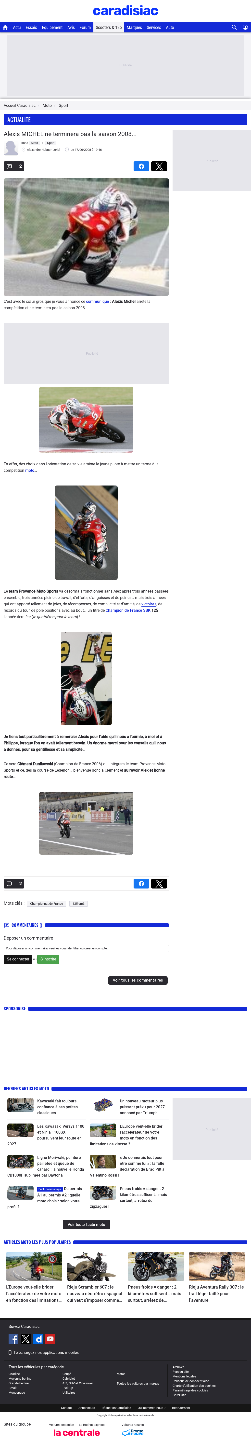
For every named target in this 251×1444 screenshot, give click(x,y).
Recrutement (181, 1408)
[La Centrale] (77, 1437)
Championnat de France (46, 903)
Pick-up (68, 1388)
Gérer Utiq (179, 1395)
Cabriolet (69, 1378)
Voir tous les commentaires (138, 980)
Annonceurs (86, 1408)
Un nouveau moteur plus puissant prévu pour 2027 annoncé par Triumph (142, 1107)
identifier (73, 948)
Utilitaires (69, 1392)
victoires (148, 604)
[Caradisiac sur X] (26, 1339)
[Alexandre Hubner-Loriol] (11, 154)
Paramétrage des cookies (190, 1390)
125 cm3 (79, 903)
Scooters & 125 (109, 27)
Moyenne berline (20, 1378)
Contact (66, 1408)
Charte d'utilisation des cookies (194, 1386)
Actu (17, 27)
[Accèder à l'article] (20, 1105)
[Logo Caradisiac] (125, 20)
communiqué (97, 301)
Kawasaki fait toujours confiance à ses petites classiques (57, 1107)
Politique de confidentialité (191, 1381)
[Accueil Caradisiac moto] (5, 27)
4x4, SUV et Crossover (78, 1383)
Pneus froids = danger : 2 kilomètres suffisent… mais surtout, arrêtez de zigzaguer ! (154, 1294)
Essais (31, 27)
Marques (134, 27)
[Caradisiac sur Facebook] (14, 1339)
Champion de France (124, 610)
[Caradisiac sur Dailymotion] (38, 1339)
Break (13, 1388)
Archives (179, 1367)
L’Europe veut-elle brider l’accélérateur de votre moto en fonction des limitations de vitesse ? (33, 1294)
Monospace (17, 1392)
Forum (85, 27)
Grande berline (19, 1383)
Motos (121, 1374)
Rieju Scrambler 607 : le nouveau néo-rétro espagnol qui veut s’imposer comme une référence (94, 1294)
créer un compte (95, 948)
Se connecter (18, 959)
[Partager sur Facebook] (142, 165)
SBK (147, 610)
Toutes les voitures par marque (138, 1383)
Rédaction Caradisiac (116, 1408)
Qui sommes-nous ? (151, 1408)
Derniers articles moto (26, 1088)
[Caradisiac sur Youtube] (50, 1339)
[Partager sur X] (160, 165)
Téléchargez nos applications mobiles (46, 1352)
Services (154, 27)
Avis (71, 27)
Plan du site (181, 1372)
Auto (170, 27)
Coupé (67, 1374)
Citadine (14, 1374)
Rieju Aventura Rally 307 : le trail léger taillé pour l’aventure (216, 1293)
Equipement (52, 27)
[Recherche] (234, 27)
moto (29, 470)
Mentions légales (184, 1376)
